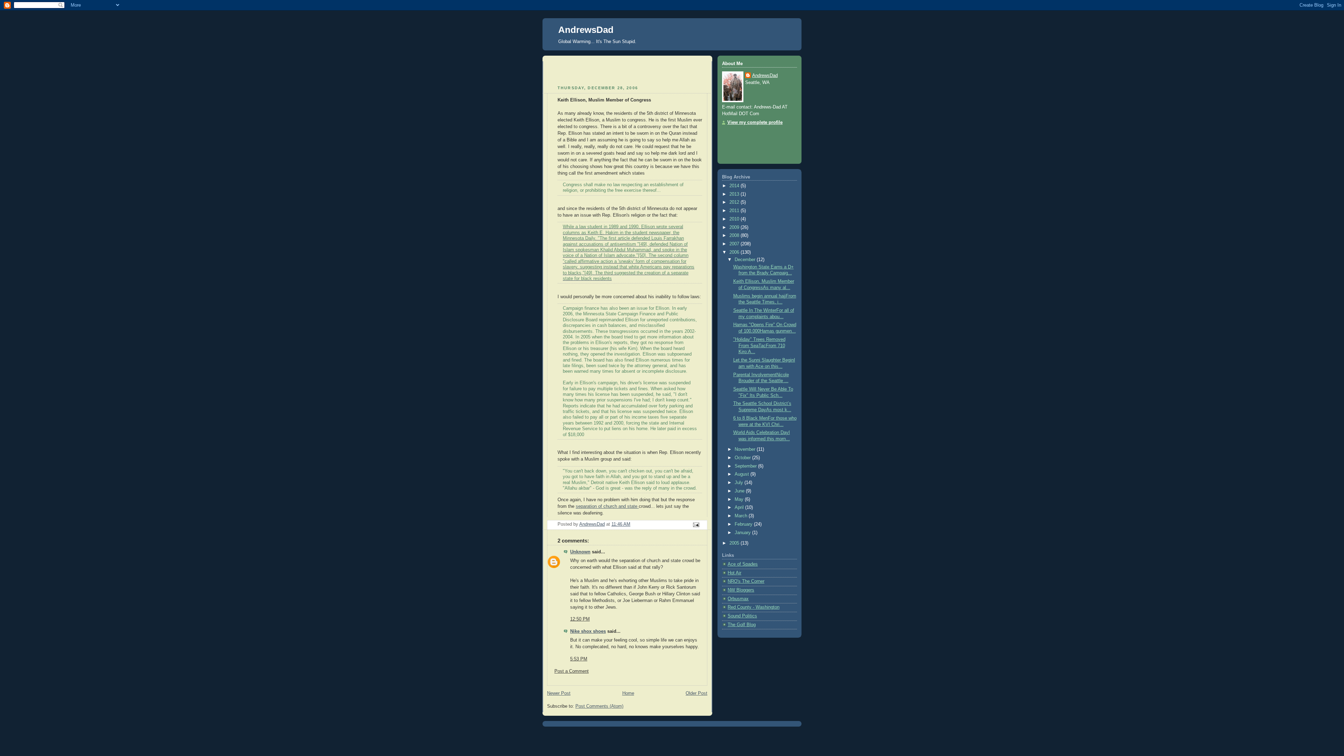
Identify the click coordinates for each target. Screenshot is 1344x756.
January (743, 532)
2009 (735, 227)
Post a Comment (571, 671)
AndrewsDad (586, 29)
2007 (735, 243)
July (739, 482)
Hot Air (734, 572)
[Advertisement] (588, 71)
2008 (735, 235)
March (742, 515)
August (742, 474)
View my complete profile (755, 122)
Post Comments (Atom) (599, 706)
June (740, 491)
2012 (735, 202)
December (746, 259)
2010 (735, 219)
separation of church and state (607, 506)
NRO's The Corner (746, 581)
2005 (735, 543)
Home (628, 693)
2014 (735, 185)
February (744, 524)
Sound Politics (742, 616)
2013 (735, 194)
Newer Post (558, 693)
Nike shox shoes (588, 631)
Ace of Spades (743, 564)
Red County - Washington (753, 607)
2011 (735, 210)
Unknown (580, 552)
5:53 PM (578, 659)
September (746, 466)
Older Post (696, 693)
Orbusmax (738, 598)
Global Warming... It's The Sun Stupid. (597, 41)
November (746, 449)
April (740, 507)
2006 (735, 252)
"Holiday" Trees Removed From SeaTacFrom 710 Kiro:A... (759, 345)
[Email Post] (696, 524)
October (743, 457)
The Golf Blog (742, 624)
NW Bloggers (741, 590)
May (740, 499)
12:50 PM (580, 619)
